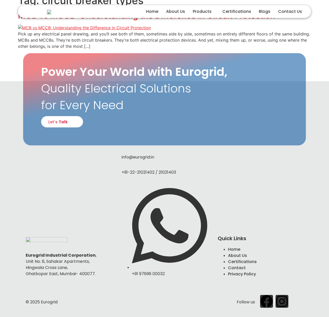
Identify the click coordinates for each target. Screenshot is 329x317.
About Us (175, 11)
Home (152, 11)
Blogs (264, 11)
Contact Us (290, 11)
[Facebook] (266, 301)
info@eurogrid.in (138, 157)
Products (202, 11)
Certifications (236, 11)
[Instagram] (282, 301)
